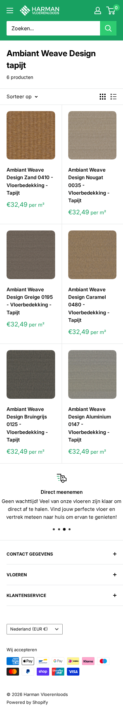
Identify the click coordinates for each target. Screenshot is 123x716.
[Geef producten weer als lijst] (113, 97)
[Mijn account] (97, 10)
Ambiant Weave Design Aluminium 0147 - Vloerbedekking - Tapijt (89, 424)
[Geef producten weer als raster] (103, 97)
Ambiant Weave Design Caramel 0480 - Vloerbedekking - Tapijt (89, 304)
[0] (111, 10)
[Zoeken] (108, 28)
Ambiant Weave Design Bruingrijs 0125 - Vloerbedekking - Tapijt (27, 424)
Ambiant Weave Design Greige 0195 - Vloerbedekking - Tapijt (30, 301)
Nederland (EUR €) (29, 629)
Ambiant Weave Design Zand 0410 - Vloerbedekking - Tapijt (30, 181)
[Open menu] (10, 10)
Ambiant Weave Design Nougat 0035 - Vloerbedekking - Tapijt (89, 185)
